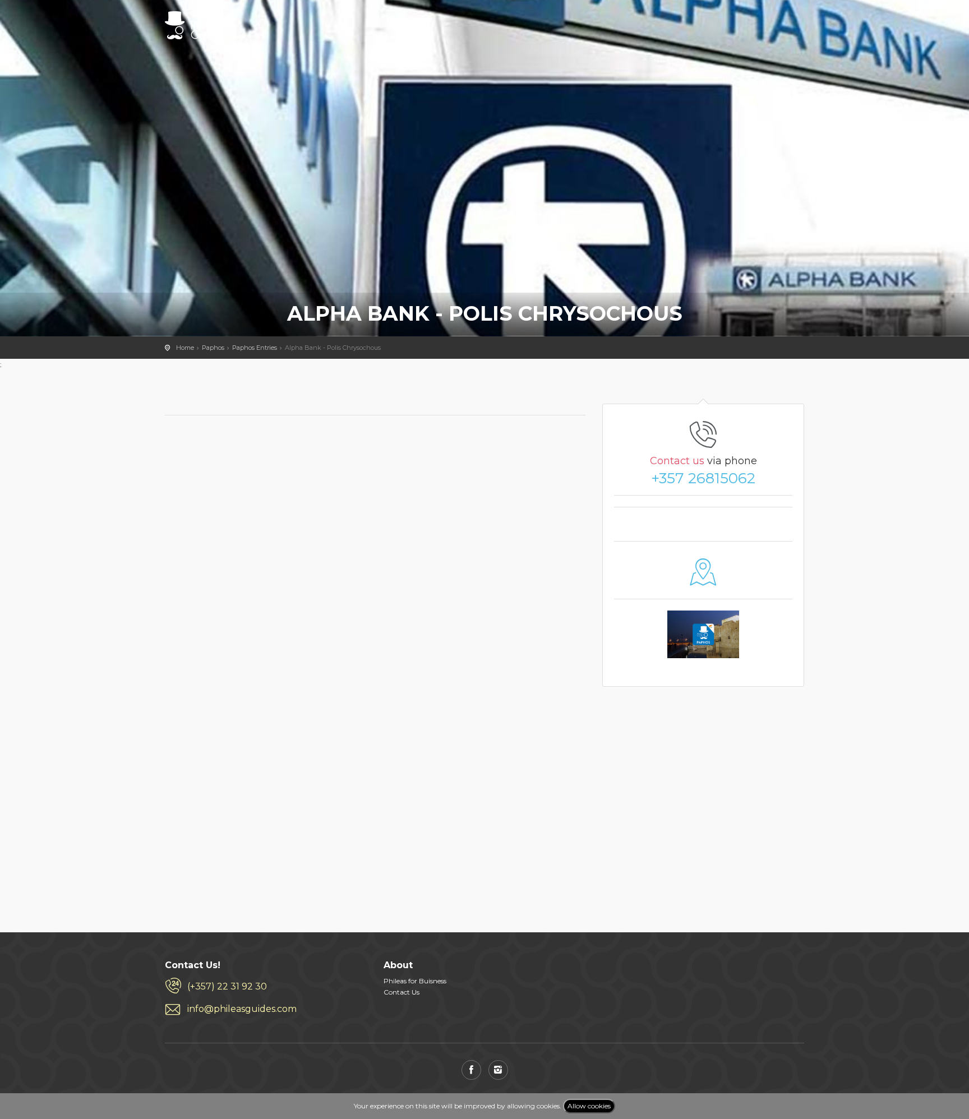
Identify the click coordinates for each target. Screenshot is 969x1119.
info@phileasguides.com (242, 1009)
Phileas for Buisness (415, 981)
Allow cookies (589, 1106)
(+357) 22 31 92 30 (227, 986)
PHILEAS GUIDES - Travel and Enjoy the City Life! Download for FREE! (194, 25)
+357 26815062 (703, 478)
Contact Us (401, 992)
